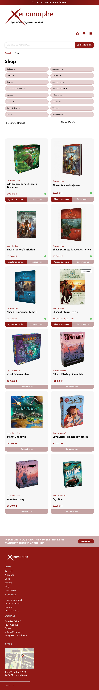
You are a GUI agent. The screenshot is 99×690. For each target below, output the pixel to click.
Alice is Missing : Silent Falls (68, 374)
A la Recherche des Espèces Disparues (22, 186)
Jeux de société (13, 180)
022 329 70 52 (12, 631)
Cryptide (58, 499)
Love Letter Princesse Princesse (70, 436)
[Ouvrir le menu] (90, 33)
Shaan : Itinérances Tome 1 (22, 312)
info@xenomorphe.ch (16, 635)
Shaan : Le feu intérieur (65, 312)
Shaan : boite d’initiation (21, 249)
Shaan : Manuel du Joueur (67, 185)
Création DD (9, 686)
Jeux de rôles (58, 181)
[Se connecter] (84, 33)
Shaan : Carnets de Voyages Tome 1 (72, 249)
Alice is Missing (15, 499)
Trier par (64, 122)
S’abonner (85, 541)
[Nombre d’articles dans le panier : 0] (77, 33)
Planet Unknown (16, 436)
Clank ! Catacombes (18, 374)
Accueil (8, 53)
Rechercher (86, 45)
